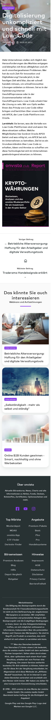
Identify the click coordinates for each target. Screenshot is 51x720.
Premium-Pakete (38, 526)
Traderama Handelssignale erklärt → (25, 274)
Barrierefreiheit (38, 583)
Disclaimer (37, 574)
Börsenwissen (13, 554)
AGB (37, 565)
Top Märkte (13, 519)
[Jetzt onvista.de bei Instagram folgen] (33, 509)
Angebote (37, 519)
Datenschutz (37, 569)
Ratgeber (13, 579)
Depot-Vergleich (13, 574)
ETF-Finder (13, 539)
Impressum (38, 560)
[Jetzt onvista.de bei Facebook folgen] (17, 509)
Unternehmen (8, 8)
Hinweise (38, 554)
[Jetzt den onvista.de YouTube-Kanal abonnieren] (25, 509)
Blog (13, 565)
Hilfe (13, 569)
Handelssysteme (38, 544)
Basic (38, 530)
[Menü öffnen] (48, 4)
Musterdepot (13, 526)
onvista (9, 42)
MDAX (13, 530)
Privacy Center (38, 579)
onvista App (13, 535)
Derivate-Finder (13, 544)
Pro (38, 539)
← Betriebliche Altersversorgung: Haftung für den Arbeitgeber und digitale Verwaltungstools (26, 248)
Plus (37, 535)
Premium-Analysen (13, 560)
